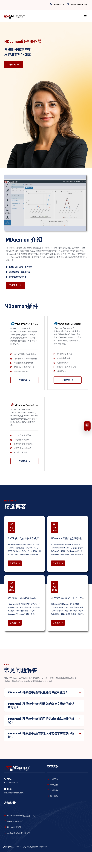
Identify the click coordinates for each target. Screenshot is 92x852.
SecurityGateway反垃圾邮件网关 (21, 816)
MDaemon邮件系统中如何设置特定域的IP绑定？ (38, 692)
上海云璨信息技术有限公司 (18, 833)
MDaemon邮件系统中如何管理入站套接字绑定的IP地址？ (41, 735)
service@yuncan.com (79, 4)
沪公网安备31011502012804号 (35, 847)
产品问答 (54, 790)
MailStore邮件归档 (15, 821)
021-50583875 (59, 4)
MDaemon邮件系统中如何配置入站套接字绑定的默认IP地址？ (41, 705)
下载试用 (12, 64)
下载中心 (54, 779)
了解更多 (13, 285)
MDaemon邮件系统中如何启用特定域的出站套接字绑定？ (41, 720)
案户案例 (54, 796)
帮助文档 (54, 785)
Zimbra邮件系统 (14, 827)
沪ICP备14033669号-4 (12, 847)
